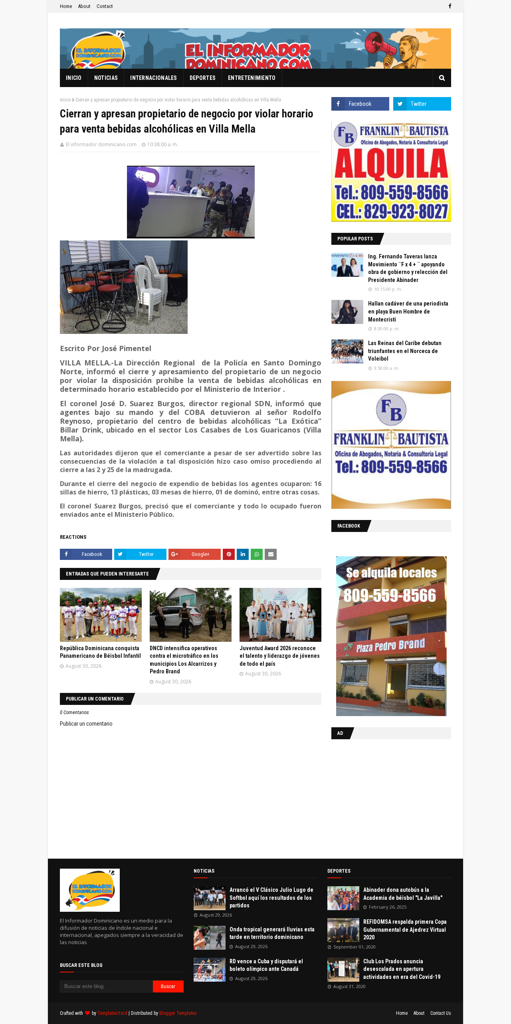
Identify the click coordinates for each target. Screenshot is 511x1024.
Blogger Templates (178, 1013)
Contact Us (440, 1013)
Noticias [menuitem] (106, 78)
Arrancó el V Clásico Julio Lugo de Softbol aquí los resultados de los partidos (271, 898)
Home (66, 6)
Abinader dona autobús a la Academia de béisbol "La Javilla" (402, 894)
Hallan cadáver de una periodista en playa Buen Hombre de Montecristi (408, 311)
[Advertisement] (381, 797)
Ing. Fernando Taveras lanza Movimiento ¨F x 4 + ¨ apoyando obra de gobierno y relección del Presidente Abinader (408, 268)
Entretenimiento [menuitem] (252, 78)
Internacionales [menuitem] (153, 78)
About (84, 6)
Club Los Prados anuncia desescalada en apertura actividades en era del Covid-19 (401, 969)
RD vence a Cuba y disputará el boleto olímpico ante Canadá (266, 965)
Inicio (65, 100)
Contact (105, 6)
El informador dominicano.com (101, 144)
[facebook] (448, 6)
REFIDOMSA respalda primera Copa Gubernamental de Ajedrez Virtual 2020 (405, 930)
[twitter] (422, 104)
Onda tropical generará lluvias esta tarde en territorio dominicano (272, 933)
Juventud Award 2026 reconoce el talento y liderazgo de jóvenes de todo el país (280, 656)
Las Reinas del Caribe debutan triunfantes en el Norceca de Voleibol (405, 351)
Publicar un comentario (86, 723)
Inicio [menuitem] (74, 78)
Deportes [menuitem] (203, 78)
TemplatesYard (112, 1013)
